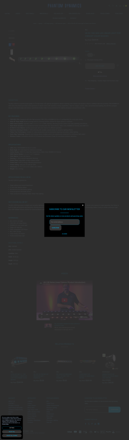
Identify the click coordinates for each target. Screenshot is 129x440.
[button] (82, 205)
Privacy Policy (5, 424)
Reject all (12, 431)
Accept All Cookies (12, 435)
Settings (11, 427)
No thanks (64, 233)
